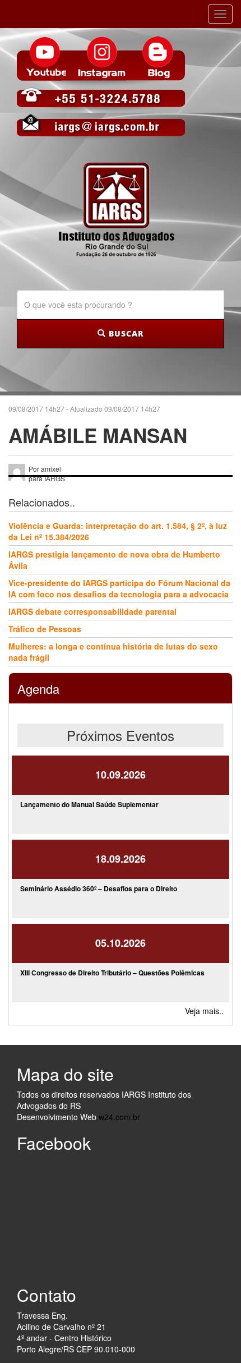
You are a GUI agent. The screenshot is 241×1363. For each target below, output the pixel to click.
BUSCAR (124, 333)
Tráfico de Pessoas (44, 628)
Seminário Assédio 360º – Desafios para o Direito (98, 888)
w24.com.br (119, 1116)
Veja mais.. (204, 1010)
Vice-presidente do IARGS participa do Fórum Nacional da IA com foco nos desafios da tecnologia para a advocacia (119, 588)
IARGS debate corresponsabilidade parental (92, 611)
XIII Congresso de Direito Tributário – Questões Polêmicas (112, 973)
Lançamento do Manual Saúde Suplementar (89, 804)
